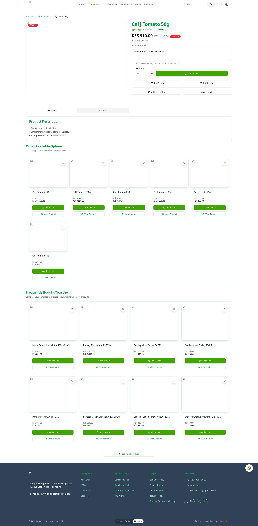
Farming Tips (126, 4)
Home (81, 4)
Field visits (112, 4)
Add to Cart (193, 73)
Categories (94, 4)
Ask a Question (207, 92)
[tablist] (77, 110)
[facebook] (186, 501)
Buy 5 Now (208, 83)
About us (85, 479)
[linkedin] (205, 501)
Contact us (149, 4)
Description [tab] (52, 110)
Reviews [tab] (103, 110)
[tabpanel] (129, 128)
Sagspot (223, 521)
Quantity (140, 68)
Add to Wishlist (158, 92)
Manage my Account (125, 490)
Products (30, 16)
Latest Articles (122, 479)
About (138, 4)
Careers (85, 495)
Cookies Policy (156, 479)
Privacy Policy (156, 485)
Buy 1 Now (159, 83)
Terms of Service (157, 490)
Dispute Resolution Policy (162, 501)
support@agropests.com (187, 490)
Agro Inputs (43, 16)
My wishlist (120, 495)
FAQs (83, 485)
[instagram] (192, 501)
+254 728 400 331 (187, 480)
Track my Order (123, 485)
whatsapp (187, 485)
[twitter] (199, 501)
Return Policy (156, 495)
